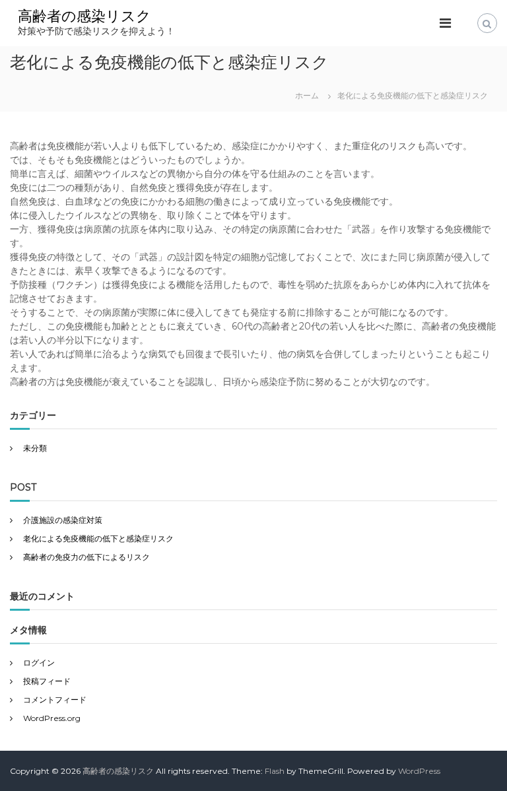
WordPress (419, 771)
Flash (275, 771)
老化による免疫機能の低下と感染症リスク (98, 538)
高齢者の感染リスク (84, 16)
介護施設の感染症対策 (62, 520)
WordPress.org (52, 718)
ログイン (39, 663)
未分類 (35, 448)
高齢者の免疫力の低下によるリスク (86, 557)
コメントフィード (54, 700)
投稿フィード (47, 681)
